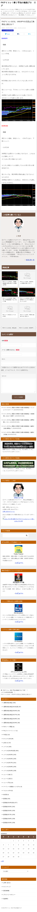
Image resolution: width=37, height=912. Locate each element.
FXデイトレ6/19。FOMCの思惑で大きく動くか (27, 315)
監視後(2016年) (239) (9, 810)
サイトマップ (6, 886)
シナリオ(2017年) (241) (9, 762)
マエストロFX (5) (8, 790)
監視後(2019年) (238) (9, 822)
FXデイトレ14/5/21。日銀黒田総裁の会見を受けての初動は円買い (10, 283)
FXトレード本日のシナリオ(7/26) (9, 315)
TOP (14, 690)
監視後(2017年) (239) (9, 814)
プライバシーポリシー (9, 894)
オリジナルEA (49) (8, 738)
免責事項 (5, 898)
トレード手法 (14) (8, 782)
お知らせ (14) (7, 742)
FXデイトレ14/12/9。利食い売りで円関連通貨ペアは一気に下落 (10, 300)
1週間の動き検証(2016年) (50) (11, 710)
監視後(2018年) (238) (9, 818)
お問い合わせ (6, 882)
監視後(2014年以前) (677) (10, 802)
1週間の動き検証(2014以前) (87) (12, 706)
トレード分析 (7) (7, 774)
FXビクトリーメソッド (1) (10, 730)
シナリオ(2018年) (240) (9, 766)
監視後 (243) (6, 798)
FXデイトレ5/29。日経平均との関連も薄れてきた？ (26, 282)
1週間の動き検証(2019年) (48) (11, 722)
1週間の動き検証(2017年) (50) (11, 714)
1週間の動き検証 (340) (9, 702)
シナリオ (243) (7, 746)
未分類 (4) (6, 794)
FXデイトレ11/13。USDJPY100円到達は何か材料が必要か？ (27, 328)
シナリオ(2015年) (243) (9, 754)
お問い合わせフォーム (9, 511)
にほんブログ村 (18, 521)
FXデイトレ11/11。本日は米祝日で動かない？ (10, 328)
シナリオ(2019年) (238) (9, 770)
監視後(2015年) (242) (9, 806)
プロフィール (18, 497)
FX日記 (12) (6, 734)
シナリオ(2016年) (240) (9, 758)
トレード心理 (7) (7, 778)
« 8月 (2, 861)
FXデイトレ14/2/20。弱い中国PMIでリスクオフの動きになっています (27, 300)
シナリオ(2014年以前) (7, 30)
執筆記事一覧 (30, 260)
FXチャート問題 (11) (8, 726)
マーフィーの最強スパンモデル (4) (12, 786)
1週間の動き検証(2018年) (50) (11, 718)
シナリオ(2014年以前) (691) (11, 750)
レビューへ (19, 563)
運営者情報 (6, 890)
